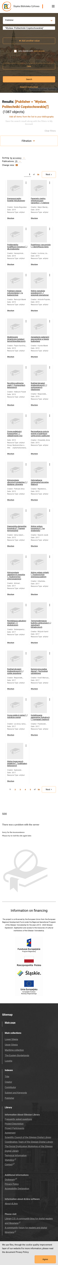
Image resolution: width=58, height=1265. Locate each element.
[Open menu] (53, 6)
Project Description (14, 1123)
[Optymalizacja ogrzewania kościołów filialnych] (39, 470)
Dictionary (10, 1179)
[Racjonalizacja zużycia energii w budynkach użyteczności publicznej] (39, 421)
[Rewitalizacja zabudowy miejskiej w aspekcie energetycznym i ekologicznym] (15, 610)
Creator (8, 1082)
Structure (10, 218)
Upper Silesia (11, 1044)
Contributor (10, 1087)
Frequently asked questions (18, 1119)
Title (7, 1076)
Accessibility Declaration (17, 1188)
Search (29, 79)
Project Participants (14, 1128)
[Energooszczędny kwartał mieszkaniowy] (15, 188)
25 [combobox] (16, 161)
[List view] (16, 165)
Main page (10, 1022)
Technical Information (16, 1155)
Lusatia (8, 1061)
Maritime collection (14, 1050)
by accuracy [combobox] (15, 158)
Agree (45, 1259)
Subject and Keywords (16, 1092)
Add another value (31, 40)
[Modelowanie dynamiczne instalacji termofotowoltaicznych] (15, 326)
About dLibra (11, 1203)
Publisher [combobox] (9, 20)
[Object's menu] (26, 182)
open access (39, 51)
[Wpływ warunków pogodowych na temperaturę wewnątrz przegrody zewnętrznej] (39, 280)
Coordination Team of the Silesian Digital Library (29, 1142)
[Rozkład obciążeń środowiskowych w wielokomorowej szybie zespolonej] (15, 659)
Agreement (10, 1132)
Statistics (9, 1160)
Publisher (9, 1098)
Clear (29, 66)
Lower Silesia (11, 1039)
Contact (9, 1164)
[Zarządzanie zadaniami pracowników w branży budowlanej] (39, 326)
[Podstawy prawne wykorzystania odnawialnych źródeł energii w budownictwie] (15, 280)
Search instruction (29, 87)
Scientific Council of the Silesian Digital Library (28, 1137)
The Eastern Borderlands (17, 1055)
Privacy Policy (12, 1184)
